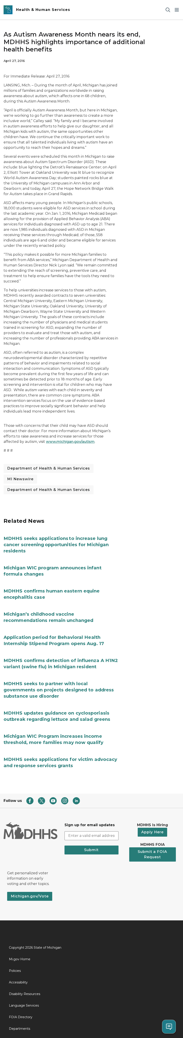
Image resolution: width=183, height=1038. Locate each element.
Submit (91, 850)
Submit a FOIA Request (152, 854)
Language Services (24, 1005)
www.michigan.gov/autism (70, 441)
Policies (15, 971)
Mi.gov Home (19, 959)
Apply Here (152, 832)
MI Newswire (20, 479)
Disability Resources (24, 994)
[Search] (168, 10)
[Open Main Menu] (176, 10)
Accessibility (18, 982)
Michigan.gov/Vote (30, 896)
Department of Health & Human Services (48, 468)
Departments (19, 1029)
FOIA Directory (20, 1017)
